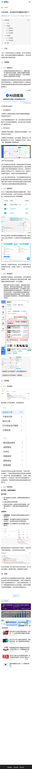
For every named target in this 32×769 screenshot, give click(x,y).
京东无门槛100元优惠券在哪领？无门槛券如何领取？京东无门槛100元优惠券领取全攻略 (19, 656)
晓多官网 (16, 767)
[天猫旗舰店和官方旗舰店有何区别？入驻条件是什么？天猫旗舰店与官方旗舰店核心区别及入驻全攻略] (6, 648)
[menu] (29, 2)
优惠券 (26, 659)
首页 (2, 7)
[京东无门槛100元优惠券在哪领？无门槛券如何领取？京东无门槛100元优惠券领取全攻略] (6, 656)
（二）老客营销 (9, 40)
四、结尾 (7, 43)
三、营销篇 (7, 35)
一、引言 (7, 23)
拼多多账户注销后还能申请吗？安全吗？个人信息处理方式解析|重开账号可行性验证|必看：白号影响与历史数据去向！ (20, 632)
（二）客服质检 (9, 30)
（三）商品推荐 (9, 33)
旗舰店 (26, 651)
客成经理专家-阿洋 (5, 15)
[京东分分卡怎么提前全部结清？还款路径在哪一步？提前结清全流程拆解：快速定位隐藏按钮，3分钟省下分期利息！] (6, 640)
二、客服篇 (7, 25)
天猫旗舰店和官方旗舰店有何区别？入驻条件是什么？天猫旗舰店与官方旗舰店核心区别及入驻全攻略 (20, 648)
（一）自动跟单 (9, 38)
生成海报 (5, 600)
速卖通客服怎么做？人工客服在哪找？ (19, 664)
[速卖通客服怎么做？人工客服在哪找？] (6, 664)
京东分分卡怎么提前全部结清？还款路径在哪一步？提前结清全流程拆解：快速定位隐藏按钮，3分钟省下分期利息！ (20, 640)
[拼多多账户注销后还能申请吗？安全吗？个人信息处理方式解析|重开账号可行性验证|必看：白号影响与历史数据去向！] (6, 632)
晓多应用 (22, 767)
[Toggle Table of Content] (28, 20)
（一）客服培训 (9, 28)
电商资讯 (22, 15)
